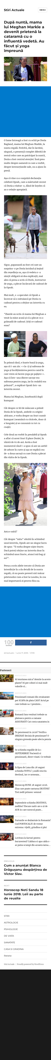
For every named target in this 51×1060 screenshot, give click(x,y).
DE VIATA (9, 936)
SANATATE (9, 942)
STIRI (32, 653)
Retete (8, 955)
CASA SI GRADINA (14, 949)
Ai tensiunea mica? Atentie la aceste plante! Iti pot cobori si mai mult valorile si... (33, 683)
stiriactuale (9, 653)
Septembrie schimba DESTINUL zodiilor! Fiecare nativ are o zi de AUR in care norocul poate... (31, 806)
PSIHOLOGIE (11, 929)
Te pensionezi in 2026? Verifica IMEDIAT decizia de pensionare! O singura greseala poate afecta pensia (33, 736)
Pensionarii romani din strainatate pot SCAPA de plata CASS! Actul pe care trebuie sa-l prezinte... (32, 700)
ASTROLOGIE (11, 922)
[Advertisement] (25, 111)
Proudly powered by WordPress (30, 964)
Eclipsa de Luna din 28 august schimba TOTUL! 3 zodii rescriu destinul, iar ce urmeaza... (31, 771)
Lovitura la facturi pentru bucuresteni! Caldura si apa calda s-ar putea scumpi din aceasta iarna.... (32, 841)
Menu (43, 10)
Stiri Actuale (14, 10)
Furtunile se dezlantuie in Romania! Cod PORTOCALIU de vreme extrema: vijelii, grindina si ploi (33, 824)
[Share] (31, 642)
